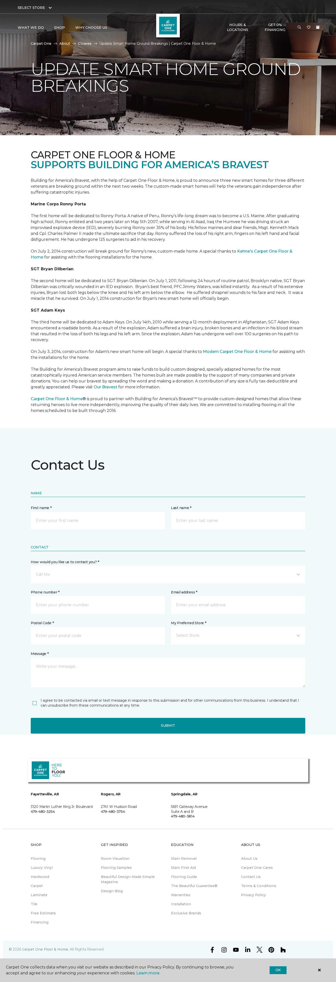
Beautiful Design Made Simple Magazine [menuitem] (128, 879)
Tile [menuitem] (34, 904)
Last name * (181, 508)
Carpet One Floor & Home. (45, 949)
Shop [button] (59, 27)
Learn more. (148, 973)
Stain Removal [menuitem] (184, 858)
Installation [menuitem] (181, 904)
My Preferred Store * (188, 623)
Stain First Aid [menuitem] (183, 867)
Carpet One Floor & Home (57, 398)
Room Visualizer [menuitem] (115, 858)
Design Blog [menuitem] (112, 891)
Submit (168, 725)
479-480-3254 (43, 811)
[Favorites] (308, 27)
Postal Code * (42, 623)
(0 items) (318, 27)
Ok (278, 970)
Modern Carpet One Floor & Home (237, 351)
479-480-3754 (113, 811)
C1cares (85, 43)
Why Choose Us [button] (91, 27)
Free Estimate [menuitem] (43, 913)
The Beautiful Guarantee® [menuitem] (194, 886)
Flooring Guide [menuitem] (184, 877)
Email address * (184, 592)
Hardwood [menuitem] (40, 877)
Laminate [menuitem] (39, 895)
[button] (299, 27)
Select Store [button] (31, 7)
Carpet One (41, 43)
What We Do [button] (31, 27)
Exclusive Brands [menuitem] (186, 913)
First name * (41, 508)
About (64, 43)
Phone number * (45, 592)
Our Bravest (105, 387)
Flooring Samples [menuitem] (116, 867)
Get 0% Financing (275, 27)
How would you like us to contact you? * (65, 562)
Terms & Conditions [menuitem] (258, 886)
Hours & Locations (237, 27)
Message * (39, 653)
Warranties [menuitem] (180, 895)
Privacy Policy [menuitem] (253, 895)
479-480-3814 (183, 816)
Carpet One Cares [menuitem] (257, 867)
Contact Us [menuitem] (251, 877)
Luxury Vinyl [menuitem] (42, 867)
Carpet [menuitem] (37, 886)
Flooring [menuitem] (38, 858)
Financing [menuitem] (39, 922)
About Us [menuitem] (249, 858)
